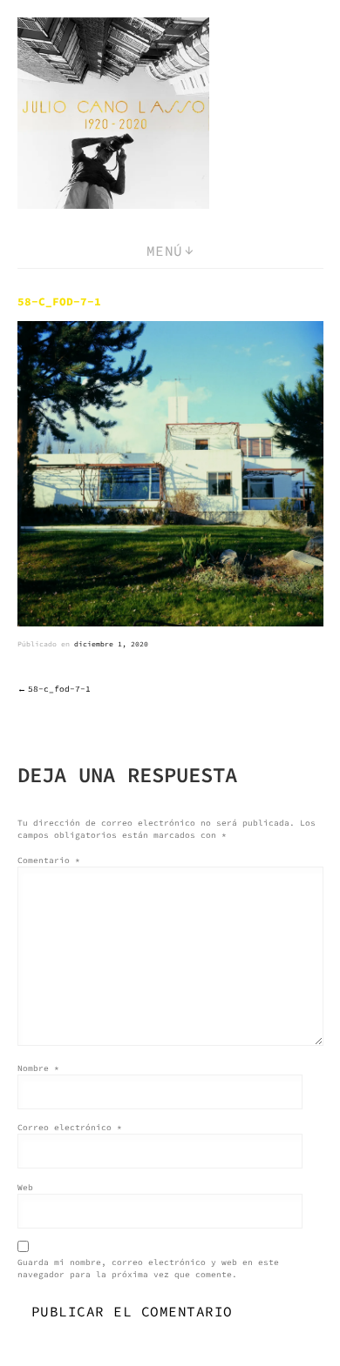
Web (25, 1187)
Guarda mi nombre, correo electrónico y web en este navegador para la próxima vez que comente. (148, 1268)
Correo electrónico (69, 1127)
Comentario (48, 860)
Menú (164, 250)
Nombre (38, 1068)
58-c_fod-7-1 (59, 689)
